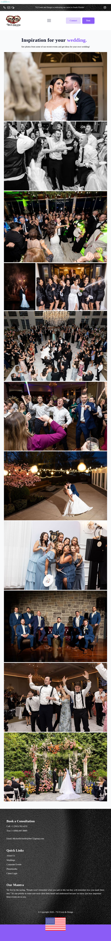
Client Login (11, 873)
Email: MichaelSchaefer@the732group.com (25, 838)
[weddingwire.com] (5, 2)
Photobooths (11, 869)
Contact (73, 20)
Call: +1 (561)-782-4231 (16, 826)
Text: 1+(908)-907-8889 (16, 831)
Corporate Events (13, 864)
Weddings (10, 860)
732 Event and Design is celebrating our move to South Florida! (59, 7)
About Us (10, 856)
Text (88, 20)
